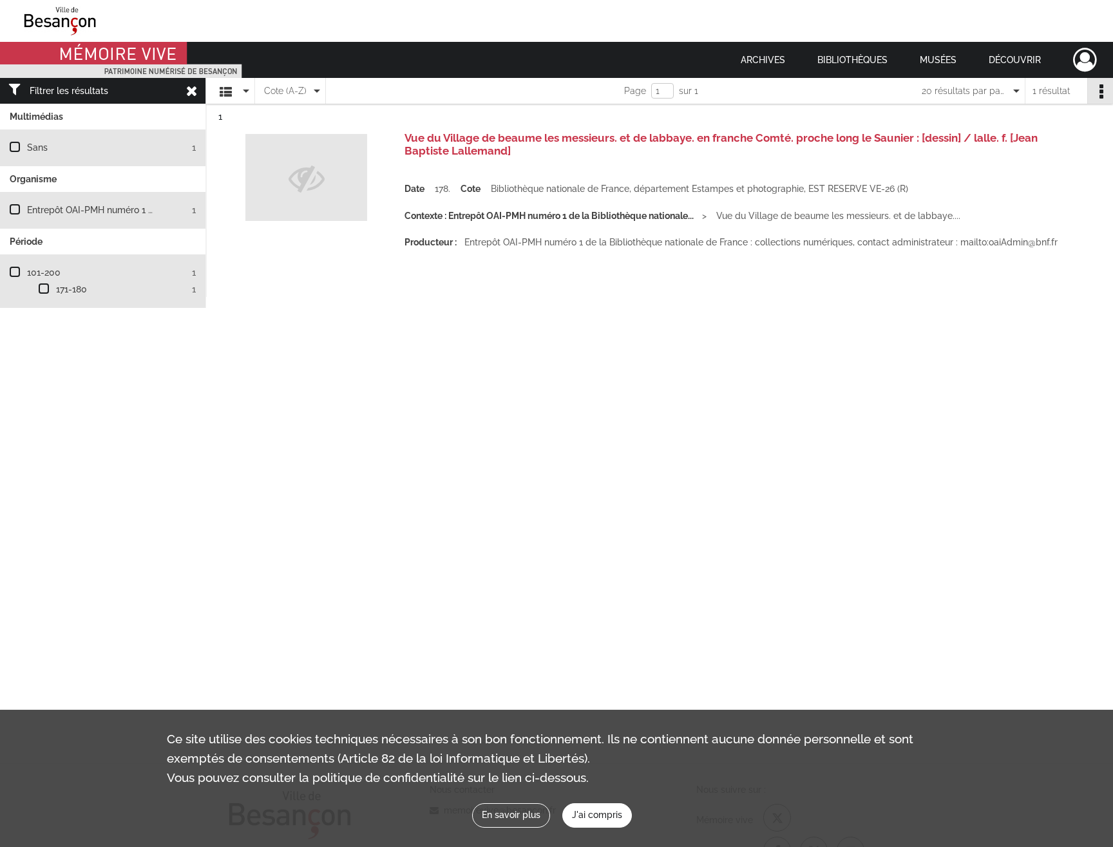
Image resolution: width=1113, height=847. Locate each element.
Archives (763, 60)
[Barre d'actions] (1100, 91)
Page (635, 91)
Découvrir (1015, 60)
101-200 (44, 272)
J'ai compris (597, 815)
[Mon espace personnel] (1085, 60)
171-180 (71, 289)
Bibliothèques (852, 60)
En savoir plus (511, 815)
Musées (938, 60)
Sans (37, 147)
